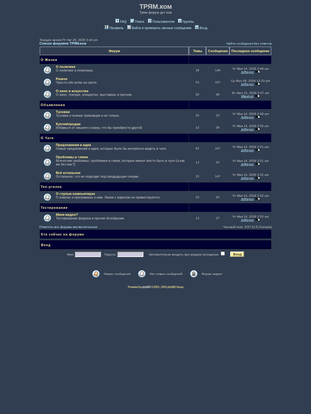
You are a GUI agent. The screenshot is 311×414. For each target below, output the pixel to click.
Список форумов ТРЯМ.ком (62, 43)
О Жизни (49, 60)
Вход (203, 28)
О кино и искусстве (72, 91)
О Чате (47, 138)
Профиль (116, 28)
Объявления (53, 105)
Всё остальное (68, 173)
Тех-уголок (51, 187)
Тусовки (63, 112)
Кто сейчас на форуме (62, 234)
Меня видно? (67, 214)
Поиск (139, 21)
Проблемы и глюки (72, 157)
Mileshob (247, 96)
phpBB (146, 287)
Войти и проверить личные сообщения (161, 28)
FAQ (123, 21)
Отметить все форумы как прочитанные (68, 227)
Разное (61, 79)
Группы (188, 21)
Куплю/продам (68, 124)
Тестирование (54, 207)
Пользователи (163, 21)
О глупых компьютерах (75, 193)
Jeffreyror (247, 72)
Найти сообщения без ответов (249, 43)
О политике (65, 66)
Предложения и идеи (73, 145)
